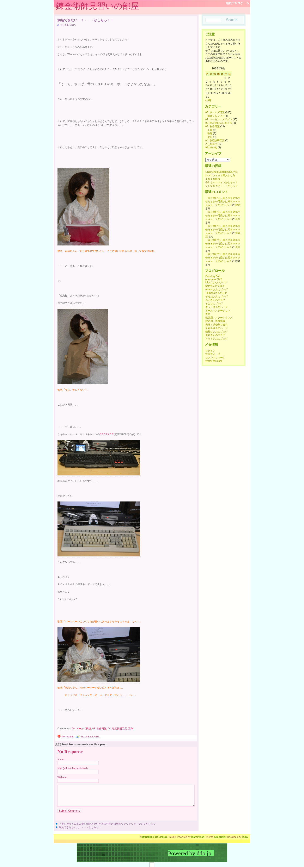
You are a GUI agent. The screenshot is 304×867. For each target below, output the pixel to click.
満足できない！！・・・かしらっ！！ (85, 20)
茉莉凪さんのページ (216, 328)
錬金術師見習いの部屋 (97, 6)
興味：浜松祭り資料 (216, 324)
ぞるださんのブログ (216, 296)
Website (62, 777)
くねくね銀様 (212, 178)
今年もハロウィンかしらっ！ (221, 182)
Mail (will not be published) (72, 768)
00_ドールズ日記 (81, 728)
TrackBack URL (90, 736)
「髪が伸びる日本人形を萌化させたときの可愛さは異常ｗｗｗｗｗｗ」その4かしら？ (222, 201)
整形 (209, 133)
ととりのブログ (214, 303)
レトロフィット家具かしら (220, 175)
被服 (209, 137)
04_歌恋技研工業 (117, 728)
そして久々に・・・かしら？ (221, 186)
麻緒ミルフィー (216, 115)
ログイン (210, 350)
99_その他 (211, 147)
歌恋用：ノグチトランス (219, 317)
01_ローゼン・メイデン (218, 119)
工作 (130, 728)
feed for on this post (81, 744)
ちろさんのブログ (215, 300)
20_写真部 (211, 144)
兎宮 (207, 314)
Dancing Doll (212, 276)
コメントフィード (215, 357)
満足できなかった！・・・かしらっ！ (80, 827)
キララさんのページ (216, 307)
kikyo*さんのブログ (216, 282)
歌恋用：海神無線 (215, 321)
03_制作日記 (99, 728)
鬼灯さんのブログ (215, 335)
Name (60, 759)
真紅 (237, 219)
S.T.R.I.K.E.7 (107, 434)
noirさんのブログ (215, 286)
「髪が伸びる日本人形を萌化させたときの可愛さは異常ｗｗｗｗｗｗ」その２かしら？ (107, 823)
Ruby (245, 837)
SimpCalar (220, 837)
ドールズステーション (217, 310)
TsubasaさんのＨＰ (216, 293)
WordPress (197, 837)
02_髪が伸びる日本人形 (218, 122)
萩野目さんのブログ (216, 331)
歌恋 (237, 205)
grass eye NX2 (213, 279)
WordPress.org (213, 361)
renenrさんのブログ (216, 289)
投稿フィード (212, 354)
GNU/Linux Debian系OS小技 (221, 171)
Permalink (68, 736)
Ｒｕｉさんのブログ (216, 338)
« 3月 (208, 100)
